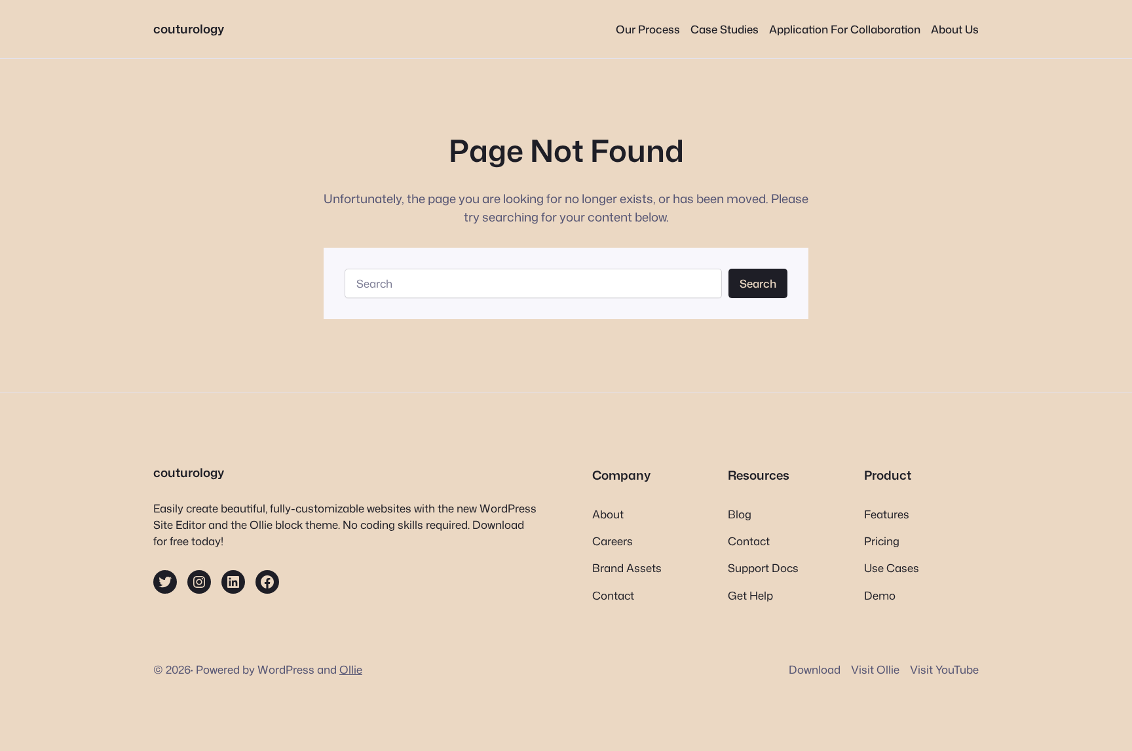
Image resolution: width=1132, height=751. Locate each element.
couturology (188, 28)
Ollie (350, 669)
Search (758, 283)
